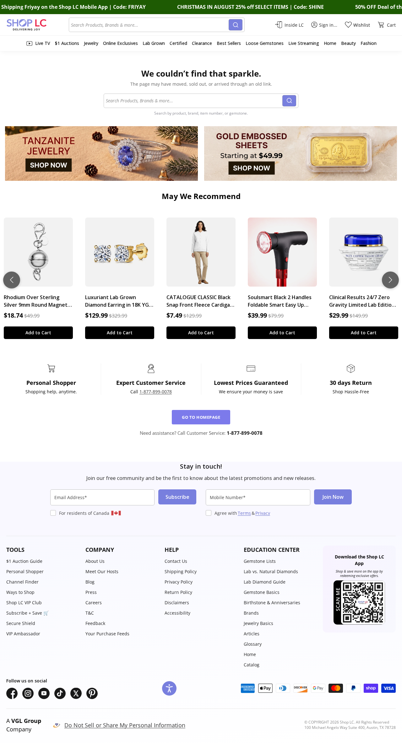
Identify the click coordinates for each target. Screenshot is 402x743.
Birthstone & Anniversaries (272, 603)
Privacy (262, 513)
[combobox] (150, 24)
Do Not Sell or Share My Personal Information (124, 725)
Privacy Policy (179, 582)
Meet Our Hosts (101, 571)
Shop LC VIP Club (24, 603)
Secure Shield (20, 623)
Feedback (95, 623)
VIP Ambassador (23, 634)
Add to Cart (38, 333)
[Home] (37, 25)
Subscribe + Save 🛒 (27, 613)
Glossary (253, 644)
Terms (244, 513)
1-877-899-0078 (155, 392)
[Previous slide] (11, 280)
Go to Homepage (201, 417)
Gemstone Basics (262, 592)
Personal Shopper (25, 571)
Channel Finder (22, 582)
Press (91, 592)
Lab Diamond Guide (264, 582)
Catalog (251, 665)
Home (250, 654)
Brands (251, 613)
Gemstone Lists (260, 561)
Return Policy (178, 592)
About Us (95, 561)
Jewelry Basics (258, 623)
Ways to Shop (20, 592)
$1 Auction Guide (24, 561)
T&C (89, 613)
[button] (42, 550)
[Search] (235, 24)
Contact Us (176, 561)
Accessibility (177, 613)
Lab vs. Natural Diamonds (271, 571)
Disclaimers (177, 603)
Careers (93, 603)
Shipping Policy (181, 571)
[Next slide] (390, 280)
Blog (90, 582)
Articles (251, 634)
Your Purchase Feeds (107, 634)
